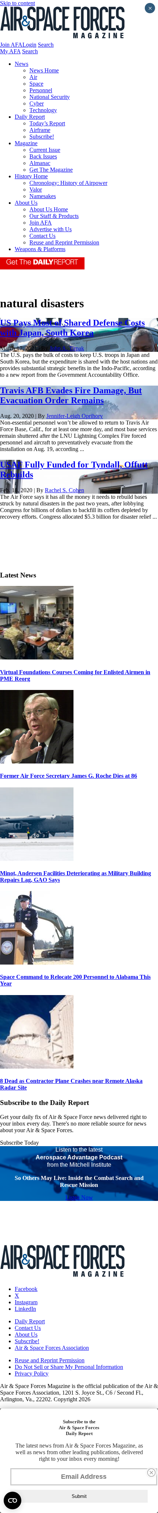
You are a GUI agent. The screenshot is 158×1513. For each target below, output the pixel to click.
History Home (31, 176)
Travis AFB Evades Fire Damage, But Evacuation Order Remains (71, 395)
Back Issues (43, 156)
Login (29, 45)
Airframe (39, 130)
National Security (49, 97)
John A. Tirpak (67, 348)
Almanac (39, 163)
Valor (35, 189)
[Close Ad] (151, 1472)
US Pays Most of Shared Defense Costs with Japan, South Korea (72, 327)
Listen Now (79, 1197)
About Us (26, 203)
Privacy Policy (32, 1373)
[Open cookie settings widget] (12, 1500)
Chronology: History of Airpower (68, 183)
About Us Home (48, 209)
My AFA (10, 51)
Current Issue (44, 150)
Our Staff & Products (54, 216)
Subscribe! (41, 136)
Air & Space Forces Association (52, 1348)
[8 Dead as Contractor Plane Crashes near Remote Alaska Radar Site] (36, 1066)
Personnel (40, 90)
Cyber (36, 103)
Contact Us (42, 236)
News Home (44, 70)
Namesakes (42, 196)
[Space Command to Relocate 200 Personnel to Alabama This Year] (36, 962)
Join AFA (11, 45)
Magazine (26, 143)
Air (33, 77)
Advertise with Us (50, 229)
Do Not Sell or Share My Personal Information (69, 1367)
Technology (43, 110)
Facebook (26, 1289)
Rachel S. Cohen (64, 490)
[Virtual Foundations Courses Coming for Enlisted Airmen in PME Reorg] (36, 657)
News (21, 64)
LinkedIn (25, 1309)
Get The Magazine (51, 170)
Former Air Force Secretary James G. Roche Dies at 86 (68, 776)
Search (46, 45)
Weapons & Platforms (40, 249)
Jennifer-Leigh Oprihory (74, 416)
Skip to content (17, 3)
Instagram (26, 1302)
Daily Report (30, 117)
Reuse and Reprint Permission (64, 242)
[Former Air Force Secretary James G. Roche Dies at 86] (36, 761)
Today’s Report (47, 123)
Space (36, 84)
